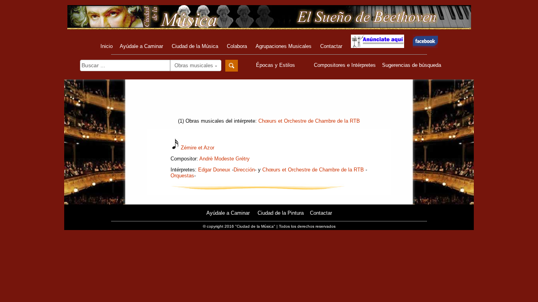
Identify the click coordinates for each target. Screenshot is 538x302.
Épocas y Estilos (276, 65)
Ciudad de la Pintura (281, 213)
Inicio (106, 46)
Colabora (237, 46)
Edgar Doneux (214, 170)
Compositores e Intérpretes (345, 65)
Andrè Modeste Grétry (224, 159)
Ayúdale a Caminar (141, 46)
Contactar (331, 46)
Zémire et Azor (197, 148)
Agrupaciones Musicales (284, 46)
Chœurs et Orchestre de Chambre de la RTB (309, 121)
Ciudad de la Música (195, 46)
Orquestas (182, 176)
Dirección (244, 170)
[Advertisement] (269, 101)
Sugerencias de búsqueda (411, 65)
